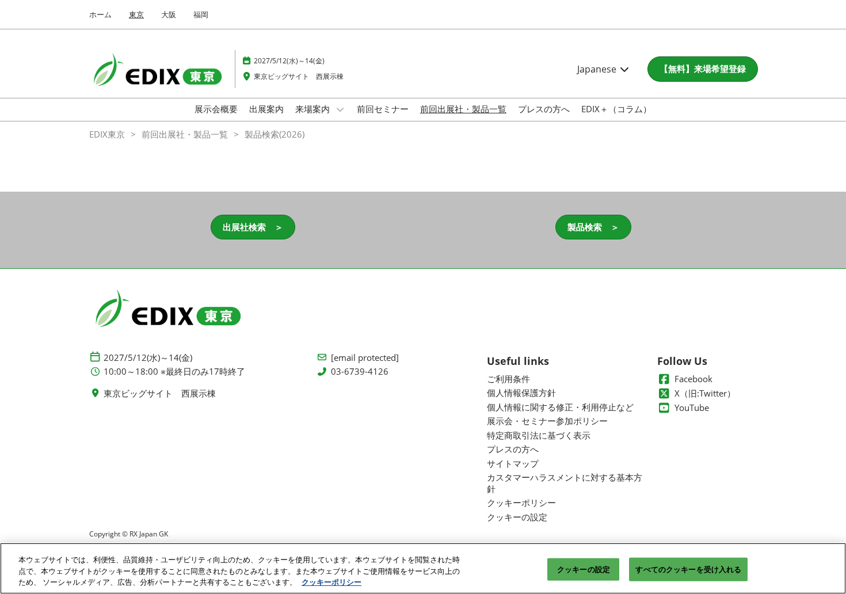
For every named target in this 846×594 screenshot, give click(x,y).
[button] (702, 69)
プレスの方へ (544, 109)
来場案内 (313, 109)
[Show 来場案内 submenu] (340, 109)
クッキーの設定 (583, 568)
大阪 (168, 14)
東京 (136, 14)
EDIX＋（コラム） (616, 109)
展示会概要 (216, 109)
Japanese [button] (598, 69)
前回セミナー (383, 109)
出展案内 (266, 109)
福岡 (200, 14)
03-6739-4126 (359, 371)
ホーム (100, 14)
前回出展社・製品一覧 (463, 109)
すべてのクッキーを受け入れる (688, 568)
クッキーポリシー (331, 582)
